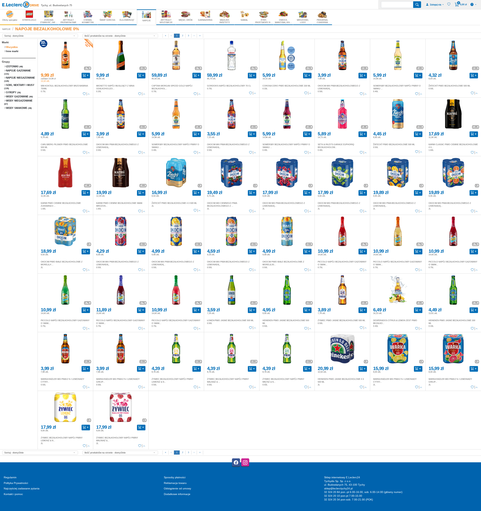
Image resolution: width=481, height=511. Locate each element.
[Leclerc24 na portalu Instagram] (245, 462)
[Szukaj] (417, 4)
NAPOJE (6, 29)
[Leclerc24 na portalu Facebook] (236, 462)
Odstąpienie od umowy (177, 488)
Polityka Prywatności (16, 482)
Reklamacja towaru (175, 482)
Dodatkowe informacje (177, 494)
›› (200, 35)
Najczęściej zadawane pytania (21, 488)
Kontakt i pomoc (13, 494)
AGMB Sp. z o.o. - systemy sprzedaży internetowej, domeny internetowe (86, 509)
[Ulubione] (84, 94)
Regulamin (10, 477)
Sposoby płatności (174, 477)
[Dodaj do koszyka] (86, 75)
